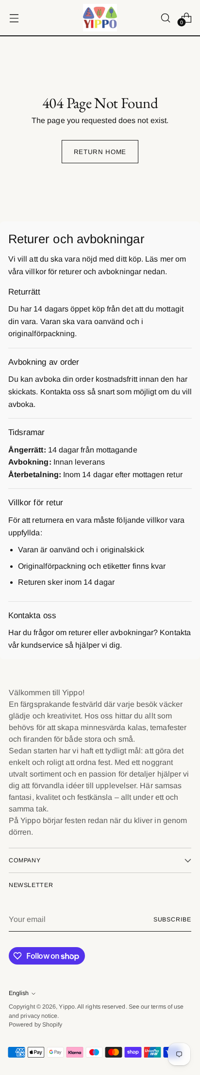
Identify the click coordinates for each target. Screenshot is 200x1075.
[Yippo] (100, 17)
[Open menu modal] (14, 18)
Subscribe (172, 919)
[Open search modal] (165, 18)
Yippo (66, 1006)
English (19, 993)
